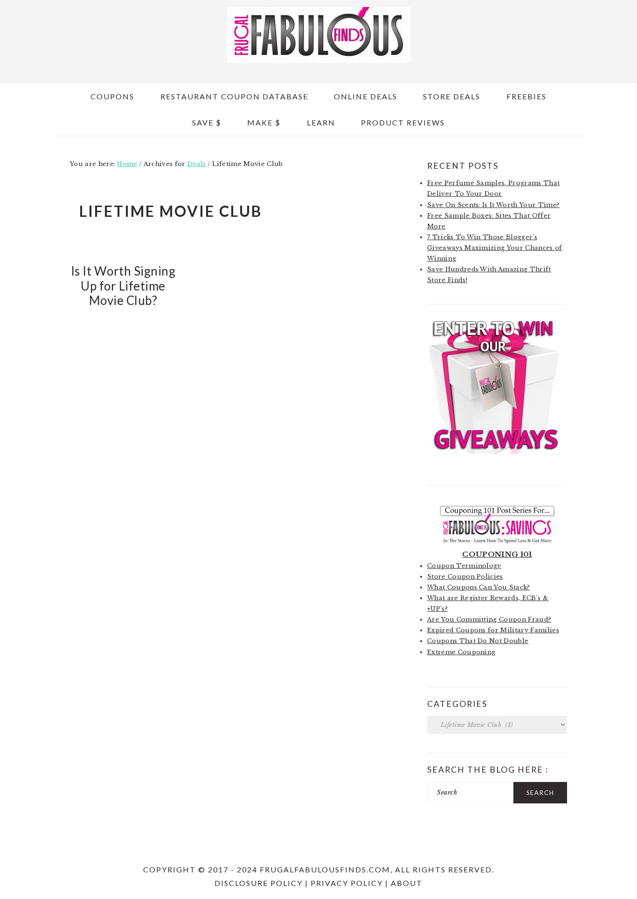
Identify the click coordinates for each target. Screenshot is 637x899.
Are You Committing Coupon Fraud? (489, 619)
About (406, 882)
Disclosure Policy (259, 882)
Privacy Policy (347, 882)
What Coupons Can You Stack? (478, 587)
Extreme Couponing (461, 652)
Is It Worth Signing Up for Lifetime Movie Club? (123, 285)
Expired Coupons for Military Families (493, 630)
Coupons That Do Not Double (477, 640)
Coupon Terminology (464, 565)
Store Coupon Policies (465, 576)
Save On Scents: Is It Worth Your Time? (493, 204)
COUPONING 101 (497, 554)
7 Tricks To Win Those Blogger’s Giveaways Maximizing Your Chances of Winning (494, 248)
